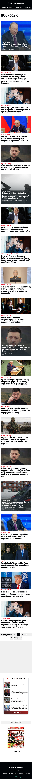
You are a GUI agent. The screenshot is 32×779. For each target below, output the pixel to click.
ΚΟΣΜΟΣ (8, 42)
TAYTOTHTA (4, 773)
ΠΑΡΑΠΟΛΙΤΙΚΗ (11, 7)
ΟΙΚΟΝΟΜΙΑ (19, 7)
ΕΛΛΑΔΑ (26, 7)
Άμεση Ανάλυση (10, 254)
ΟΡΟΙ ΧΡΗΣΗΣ (22, 773)
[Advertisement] (16, 657)
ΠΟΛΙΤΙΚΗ (3, 7)
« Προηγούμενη (6, 635)
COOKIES (28, 773)
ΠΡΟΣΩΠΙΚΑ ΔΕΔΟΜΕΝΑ (13, 773)
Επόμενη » (18, 638)
